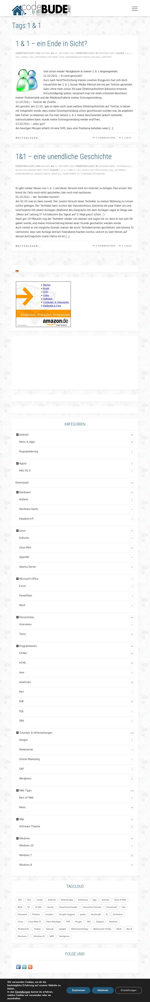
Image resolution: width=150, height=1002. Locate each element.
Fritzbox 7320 (55, 57)
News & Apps (27, 441)
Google (23, 739)
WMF (52, 936)
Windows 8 (25, 864)
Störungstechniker (93, 174)
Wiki (21, 819)
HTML (22, 662)
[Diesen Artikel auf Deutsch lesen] (17, 271)
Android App (67, 899)
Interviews (25, 624)
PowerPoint (25, 595)
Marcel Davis (42, 174)
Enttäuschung (99, 170)
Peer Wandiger (53, 921)
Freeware (22, 914)
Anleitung (83, 899)
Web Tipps (43, 170)
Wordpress (25, 778)
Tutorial (50, 928)
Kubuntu (24, 537)
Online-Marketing (29, 759)
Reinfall (56, 174)
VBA (21, 720)
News (22, 807)
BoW (20, 907)
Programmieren (28, 646)
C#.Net (23, 653)
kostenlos (118, 914)
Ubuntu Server (27, 566)
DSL (32, 57)
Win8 (118, 928)
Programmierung (28, 451)
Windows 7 (25, 855)
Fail (111, 170)
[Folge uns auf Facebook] (18, 967)
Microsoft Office (28, 578)
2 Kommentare (105, 137)
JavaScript (25, 682)
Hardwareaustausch (77, 57)
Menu (134, 8)
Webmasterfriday (79, 928)
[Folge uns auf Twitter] (24, 967)
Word (22, 605)
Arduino (23, 499)
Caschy (50, 907)
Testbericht (23, 928)
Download (111, 907)
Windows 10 (26, 845)
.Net (20, 899)
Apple (22, 463)
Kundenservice (24, 174)
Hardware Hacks (28, 509)
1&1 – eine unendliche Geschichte (64, 156)
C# (28, 907)
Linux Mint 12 (34, 921)
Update (62, 928)
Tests (22, 634)
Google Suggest (67, 914)
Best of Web (26, 797)
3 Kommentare (105, 245)
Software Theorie (29, 826)
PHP (21, 701)
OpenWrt (24, 557)
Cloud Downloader (68, 907)
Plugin (78, 921)
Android (23, 434)
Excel (22, 586)
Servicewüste (71, 174)
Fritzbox (40, 57)
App (95, 899)
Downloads (22, 482)
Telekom (113, 921)
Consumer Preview (92, 907)
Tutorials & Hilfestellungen (35, 732)
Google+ (49, 914)
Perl (21, 691)
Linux (22, 530)
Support (107, 57)
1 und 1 (70, 170)
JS (107, 914)
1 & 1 (128, 53)
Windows (24, 838)
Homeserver (26, 749)
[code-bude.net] (41, 8)
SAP (21, 768)
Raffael (45, 53)
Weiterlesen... (28, 138)
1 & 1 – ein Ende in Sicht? (51, 43)
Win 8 (129, 928)
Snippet (100, 921)
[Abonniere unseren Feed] (30, 967)
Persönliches (107, 53)
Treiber (37, 928)
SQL (21, 711)
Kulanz (96, 57)
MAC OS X (25, 470)
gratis (83, 914)
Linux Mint (25, 547)
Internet (120, 170)
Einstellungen (22, 992)
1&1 (18, 57)
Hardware (25, 492)
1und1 (24, 57)
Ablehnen (102, 990)
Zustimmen (78, 990)
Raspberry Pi (26, 518)
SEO (89, 921)
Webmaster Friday (102, 928)
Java (21, 672)
